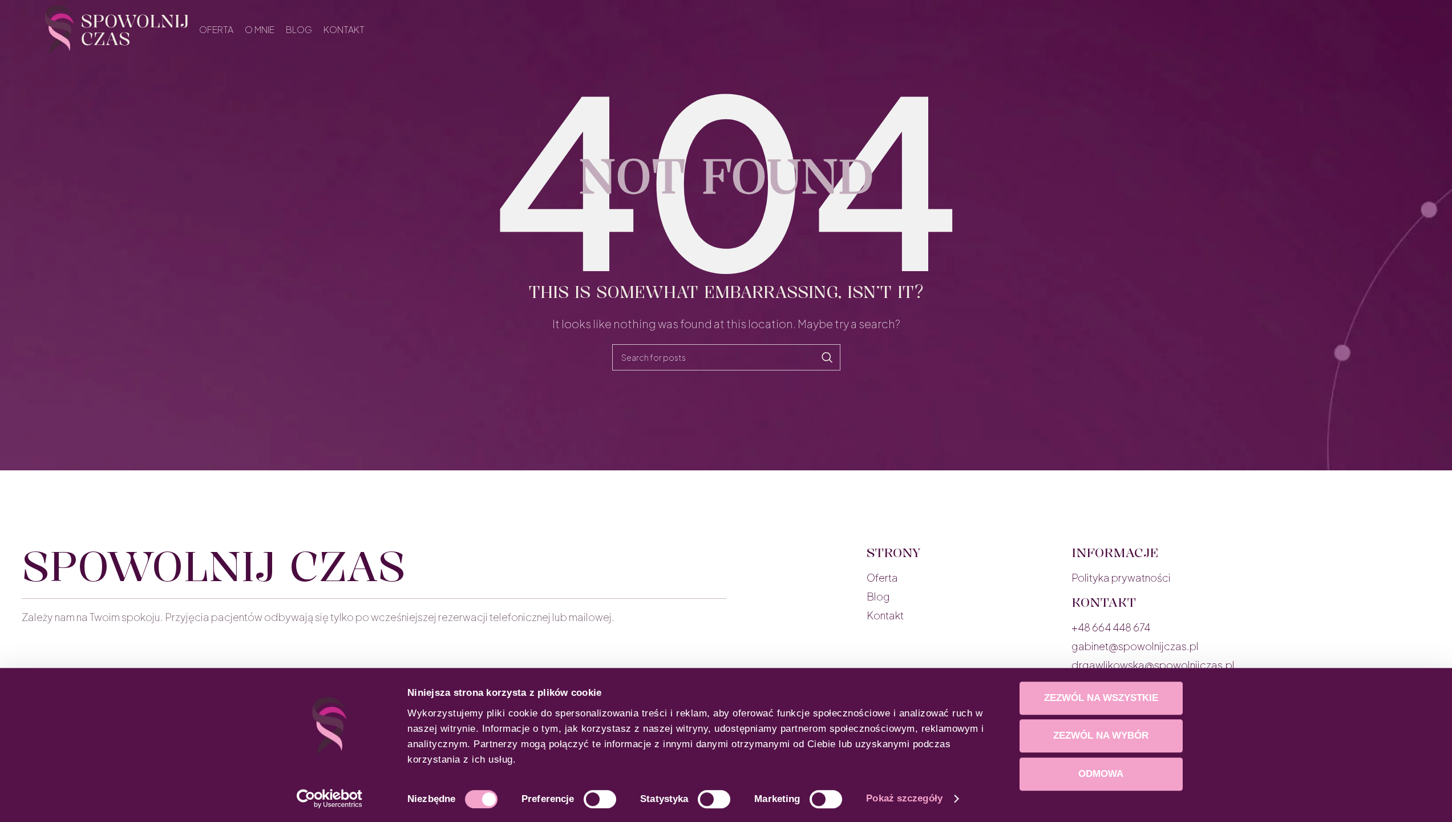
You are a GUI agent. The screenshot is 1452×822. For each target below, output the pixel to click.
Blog (878, 596)
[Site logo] (116, 28)
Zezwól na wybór (1100, 735)
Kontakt (885, 615)
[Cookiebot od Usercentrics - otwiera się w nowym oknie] (329, 798)
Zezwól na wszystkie (1101, 697)
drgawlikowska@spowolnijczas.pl (1153, 664)
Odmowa (1100, 773)
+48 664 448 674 (1110, 627)
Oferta (882, 577)
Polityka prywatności (1121, 577)
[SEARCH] (827, 357)
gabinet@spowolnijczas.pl (1135, 645)
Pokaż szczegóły (904, 798)
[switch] (600, 799)
